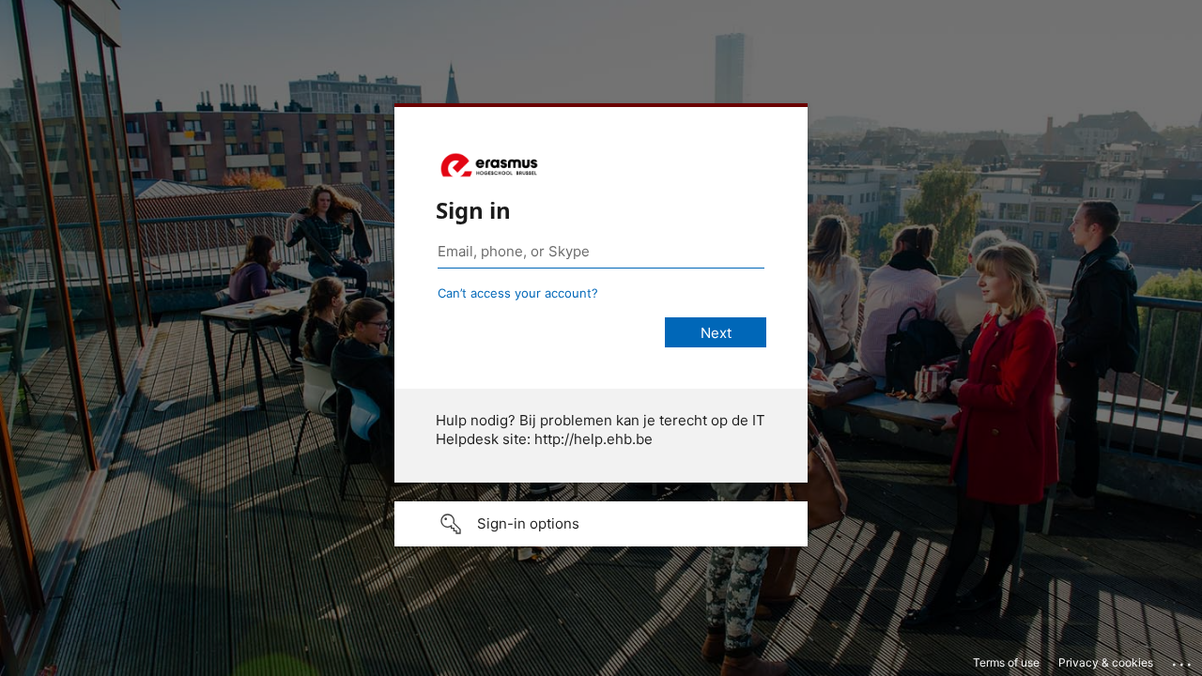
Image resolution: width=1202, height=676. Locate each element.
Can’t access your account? (518, 292)
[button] (601, 523)
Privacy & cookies (1105, 662)
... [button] (1183, 660)
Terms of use (1006, 662)
